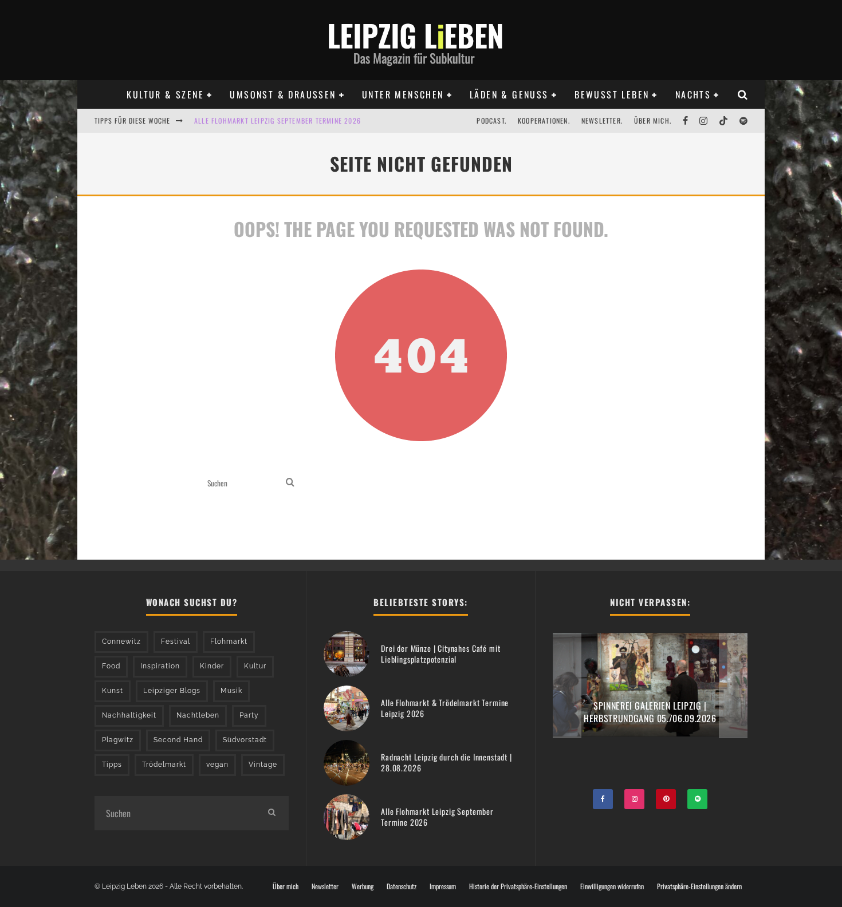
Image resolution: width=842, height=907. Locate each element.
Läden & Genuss (509, 94)
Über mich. (652, 120)
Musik (231, 691)
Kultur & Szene (165, 94)
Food (111, 666)
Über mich (285, 886)
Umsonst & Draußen (283, 94)
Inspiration (160, 666)
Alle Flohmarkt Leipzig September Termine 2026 (277, 120)
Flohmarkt (228, 641)
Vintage (263, 765)
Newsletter (325, 886)
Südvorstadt (245, 740)
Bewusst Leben (612, 94)
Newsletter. (602, 120)
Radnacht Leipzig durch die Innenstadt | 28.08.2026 (446, 762)
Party (249, 715)
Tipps (112, 765)
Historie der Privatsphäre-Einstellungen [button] (518, 886)
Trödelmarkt (164, 765)
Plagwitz (117, 740)
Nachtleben (197, 715)
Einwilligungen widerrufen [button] (612, 886)
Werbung (362, 886)
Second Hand (178, 740)
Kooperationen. (544, 120)
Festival (175, 641)
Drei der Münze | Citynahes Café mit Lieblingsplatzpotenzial (440, 653)
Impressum (443, 886)
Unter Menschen (403, 94)
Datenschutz (401, 886)
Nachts (693, 94)
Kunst (112, 691)
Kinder (212, 666)
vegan (217, 765)
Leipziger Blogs (171, 691)
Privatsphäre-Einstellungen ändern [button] (699, 886)
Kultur (255, 666)
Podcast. (491, 120)
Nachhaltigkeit (129, 715)
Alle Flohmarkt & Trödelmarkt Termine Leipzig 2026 (445, 707)
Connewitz (121, 641)
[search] (290, 483)
